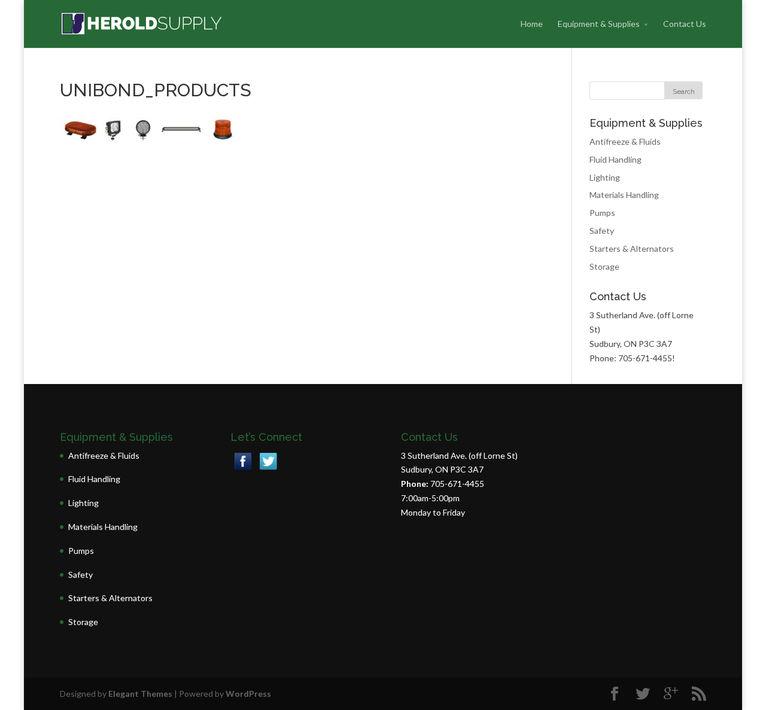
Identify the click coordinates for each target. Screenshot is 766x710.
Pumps (602, 213)
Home (532, 24)
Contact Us (684, 24)
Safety (601, 231)
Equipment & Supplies (599, 24)
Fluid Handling (615, 159)
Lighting (604, 177)
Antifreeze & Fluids (625, 141)
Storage (604, 266)
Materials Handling (624, 195)
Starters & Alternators (631, 248)
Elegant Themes (140, 693)
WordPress (248, 693)
